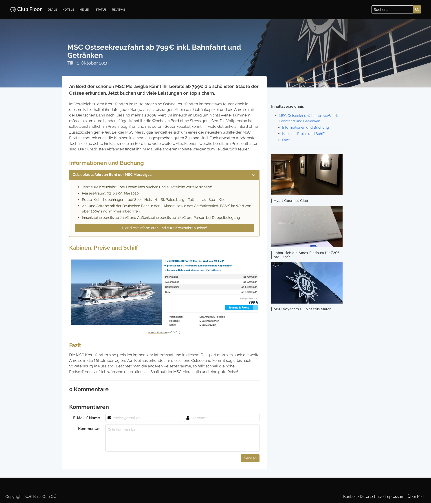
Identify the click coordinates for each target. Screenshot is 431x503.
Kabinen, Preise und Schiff (303, 134)
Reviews (118, 9)
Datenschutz (371, 496)
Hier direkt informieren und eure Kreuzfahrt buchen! (164, 228)
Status (101, 9)
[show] (253, 174)
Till (70, 63)
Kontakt (350, 496)
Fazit (286, 140)
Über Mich (416, 496)
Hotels (68, 9)
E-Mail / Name (86, 418)
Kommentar (89, 428)
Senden (250, 458)
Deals (52, 9)
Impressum (395, 496)
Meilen (84, 9)
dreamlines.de (157, 332)
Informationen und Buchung (305, 127)
